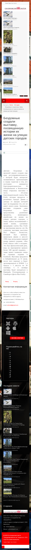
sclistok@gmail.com (12, 305)
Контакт (15, 3)
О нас (12, 3)
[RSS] (10, 352)
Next (27, 96)
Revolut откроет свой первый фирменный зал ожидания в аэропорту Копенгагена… (15, 460)
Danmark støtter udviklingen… (10, 18)
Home (11, 105)
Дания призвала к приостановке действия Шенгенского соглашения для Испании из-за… (14, 473)
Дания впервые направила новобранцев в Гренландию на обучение (15, 434)
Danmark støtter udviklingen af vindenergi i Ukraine (15, 395)
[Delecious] (10, 377)
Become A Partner (17, 338)
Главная (6, 3)
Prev (22, 96)
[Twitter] (10, 356)
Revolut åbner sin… (8, 64)
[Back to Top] (3, 547)
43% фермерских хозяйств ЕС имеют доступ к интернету (14, 484)
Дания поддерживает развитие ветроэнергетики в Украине (12, 406)
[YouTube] (10, 360)
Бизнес (15, 66)
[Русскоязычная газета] (15, 8)
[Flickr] (10, 367)
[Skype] (10, 373)
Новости (14, 19)
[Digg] (10, 371)
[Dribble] (10, 369)
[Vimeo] (10, 375)
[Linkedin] (10, 362)
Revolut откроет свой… (9, 75)
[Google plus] (10, 358)
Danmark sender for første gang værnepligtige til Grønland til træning (13, 424)
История (16, 105)
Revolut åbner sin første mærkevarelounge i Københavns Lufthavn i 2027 (15, 447)
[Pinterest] (10, 364)
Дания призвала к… (8, 85)
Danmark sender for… (8, 44)
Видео (10, 3)
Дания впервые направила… (10, 53)
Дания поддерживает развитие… (11, 27)
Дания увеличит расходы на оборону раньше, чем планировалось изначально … (15, 496)
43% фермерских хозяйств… (10, 94)
